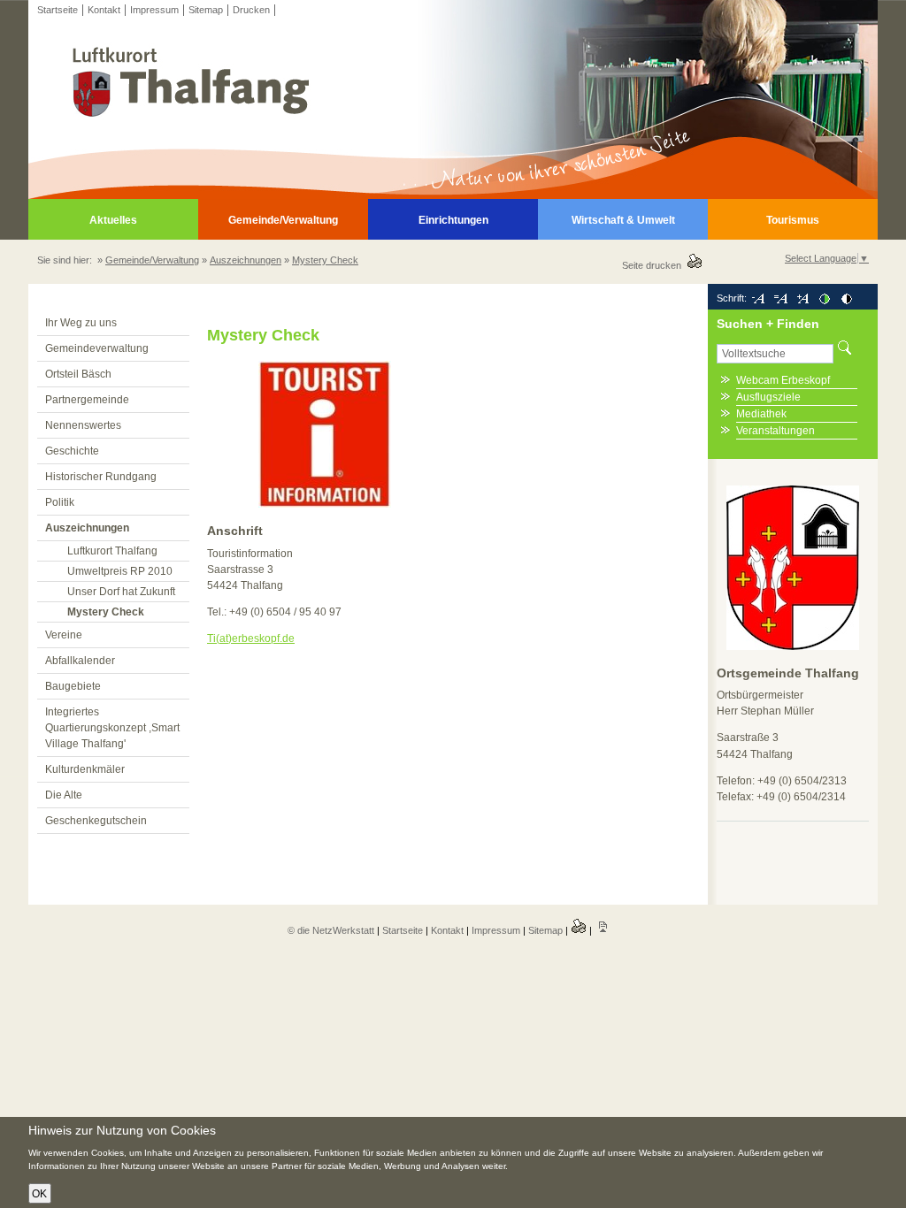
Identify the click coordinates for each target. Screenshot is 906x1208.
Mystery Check (325, 260)
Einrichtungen (453, 220)
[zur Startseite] (453, 195)
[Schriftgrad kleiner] (758, 298)
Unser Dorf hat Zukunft (121, 591)
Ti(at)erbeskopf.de (251, 638)
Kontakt (104, 9)
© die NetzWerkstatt (331, 930)
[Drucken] (579, 930)
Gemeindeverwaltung (97, 348)
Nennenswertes (83, 425)
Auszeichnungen (245, 260)
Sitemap (205, 9)
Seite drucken (654, 265)
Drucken (251, 9)
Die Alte (63, 795)
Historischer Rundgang (101, 476)
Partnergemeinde (87, 400)
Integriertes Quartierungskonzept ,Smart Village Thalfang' (112, 728)
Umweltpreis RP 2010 (120, 571)
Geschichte (72, 451)
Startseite (57, 9)
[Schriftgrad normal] (780, 298)
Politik (59, 502)
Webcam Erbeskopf (783, 380)
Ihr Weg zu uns (81, 323)
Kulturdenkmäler (85, 769)
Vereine (63, 635)
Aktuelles (113, 220)
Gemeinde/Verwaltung (283, 220)
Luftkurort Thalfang (112, 551)
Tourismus (792, 220)
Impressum (154, 9)
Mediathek (761, 414)
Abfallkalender (80, 660)
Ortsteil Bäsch (78, 374)
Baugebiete (73, 686)
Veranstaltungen (775, 430)
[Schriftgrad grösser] (802, 298)
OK (39, 1194)
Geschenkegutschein (96, 820)
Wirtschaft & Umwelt (623, 220)
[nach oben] (602, 930)
